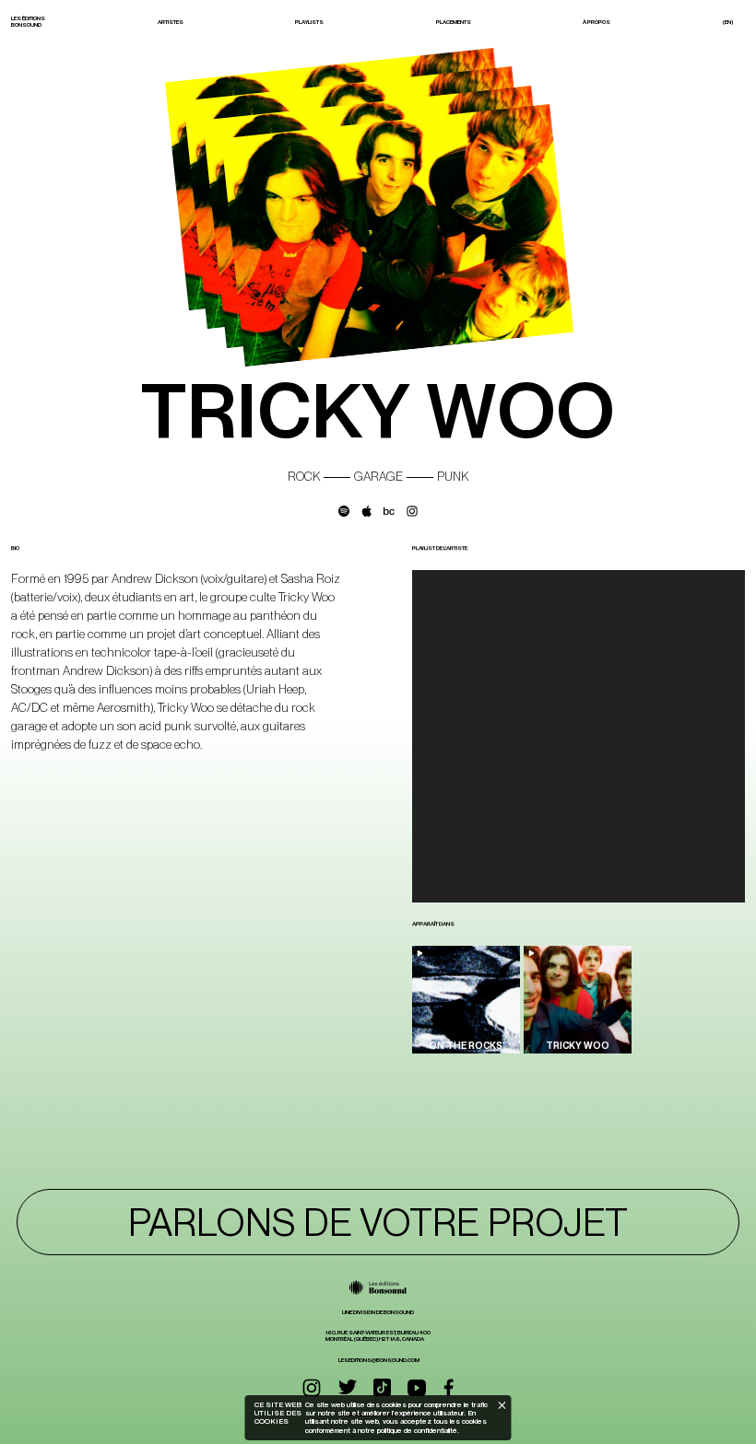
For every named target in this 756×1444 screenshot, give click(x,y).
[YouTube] (417, 1388)
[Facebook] (448, 1388)
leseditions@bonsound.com (378, 1360)
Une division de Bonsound (378, 1312)
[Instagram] (311, 1388)
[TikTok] (382, 1388)
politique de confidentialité (416, 1430)
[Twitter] (347, 1388)
